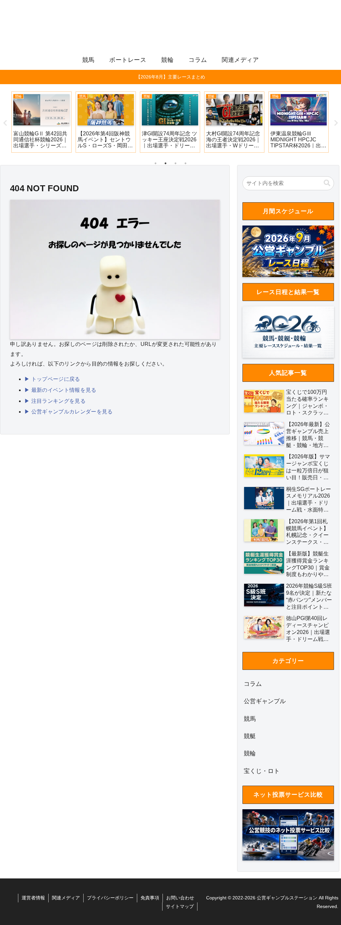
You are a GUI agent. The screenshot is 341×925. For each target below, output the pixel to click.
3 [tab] (175, 163)
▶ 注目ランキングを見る (55, 401)
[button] (327, 183)
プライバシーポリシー (110, 897)
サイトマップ (180, 906)
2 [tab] (165, 163)
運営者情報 (33, 897)
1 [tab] (155, 163)
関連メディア (66, 897)
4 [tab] (185, 163)
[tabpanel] (41, 122)
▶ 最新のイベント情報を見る (60, 390)
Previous (5, 123)
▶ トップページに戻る (52, 379)
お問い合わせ (180, 897)
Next (336, 123)
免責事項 (150, 897)
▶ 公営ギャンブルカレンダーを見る (68, 411)
